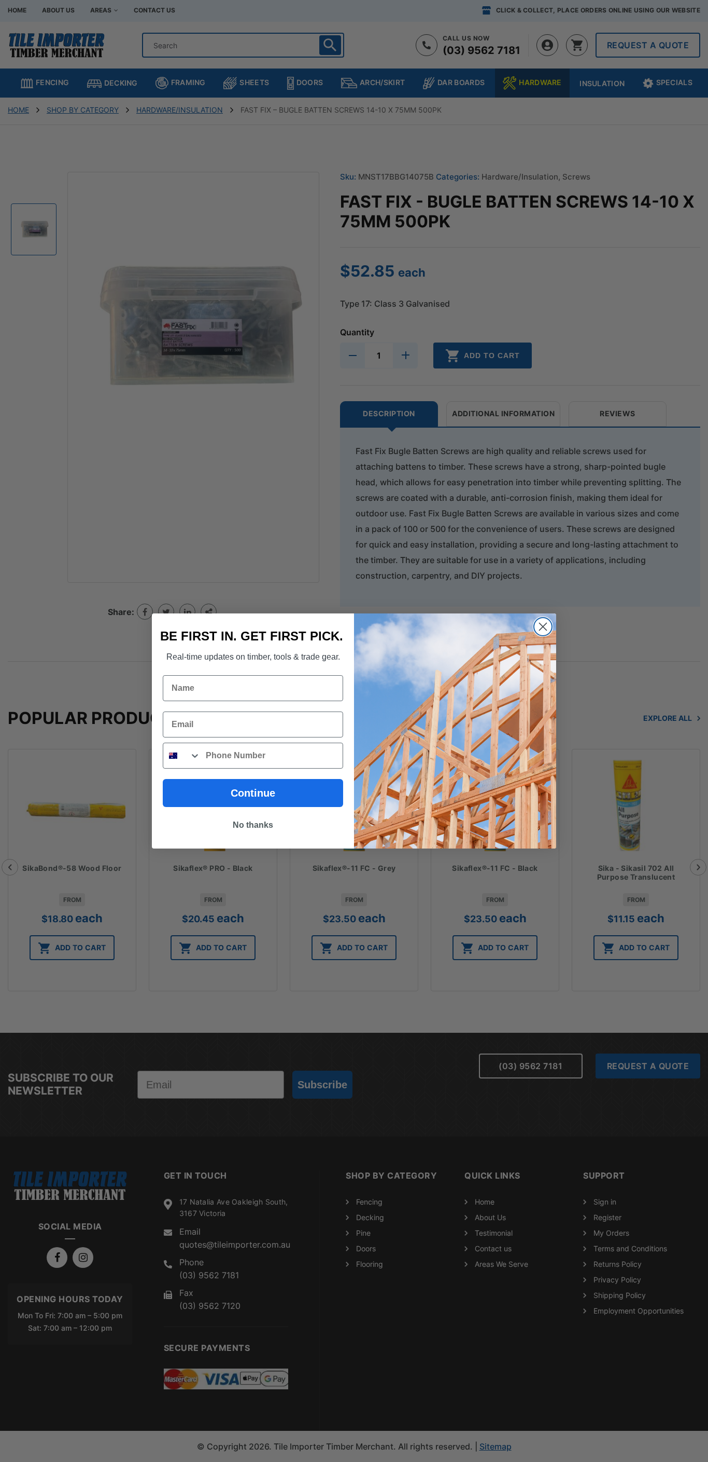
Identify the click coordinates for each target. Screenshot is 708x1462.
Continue (253, 793)
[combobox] (182, 755)
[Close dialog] (543, 627)
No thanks (253, 825)
